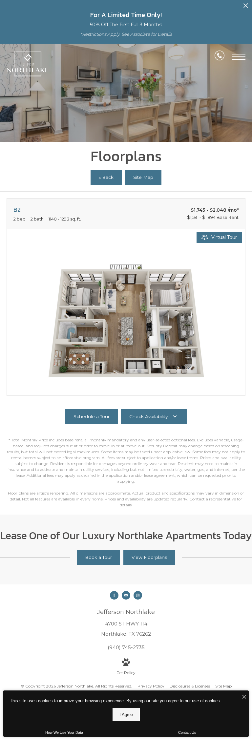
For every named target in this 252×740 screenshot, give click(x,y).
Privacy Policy (150, 686)
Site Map (223, 686)
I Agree (126, 714)
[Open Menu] (238, 57)
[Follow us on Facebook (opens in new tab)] (114, 595)
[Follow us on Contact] (126, 595)
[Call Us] (219, 57)
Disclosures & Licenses (190, 686)
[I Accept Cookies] (244, 697)
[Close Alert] (246, 7)
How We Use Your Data (64, 732)
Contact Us (187, 732)
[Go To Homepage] (28, 64)
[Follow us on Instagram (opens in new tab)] (138, 595)
